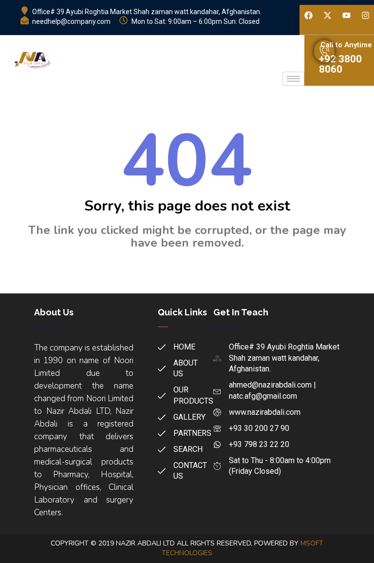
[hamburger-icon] (293, 79)
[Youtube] (346, 15)
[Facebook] (308, 15)
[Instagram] (365, 15)
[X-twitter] (327, 15)
